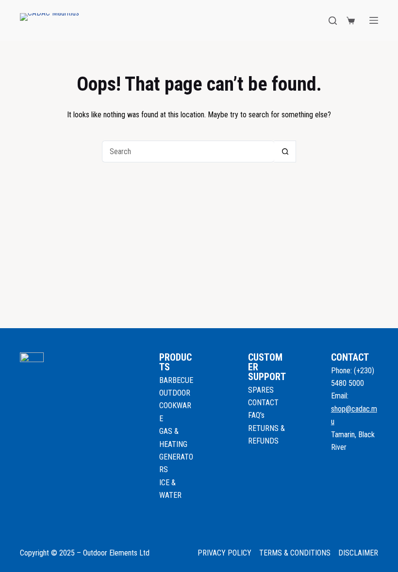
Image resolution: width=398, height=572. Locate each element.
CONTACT (263, 402)
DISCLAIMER (358, 552)
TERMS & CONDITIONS (295, 552)
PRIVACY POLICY (224, 552)
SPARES (261, 390)
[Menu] (373, 20)
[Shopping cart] (351, 20)
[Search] (333, 20)
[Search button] (285, 151)
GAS (166, 431)
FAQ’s (256, 415)
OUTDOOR (174, 392)
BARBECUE (176, 380)
